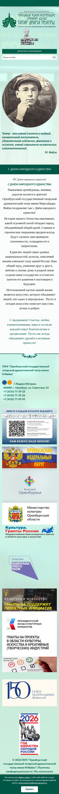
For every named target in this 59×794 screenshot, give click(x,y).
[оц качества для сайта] (29, 664)
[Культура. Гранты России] (29, 532)
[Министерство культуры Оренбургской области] (29, 513)
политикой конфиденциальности (33, 783)
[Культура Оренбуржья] (29, 485)
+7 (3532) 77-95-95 (14, 399)
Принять (29, 789)
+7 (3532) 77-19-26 (14, 395)
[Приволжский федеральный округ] (29, 457)
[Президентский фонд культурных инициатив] (29, 634)
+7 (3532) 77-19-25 (14, 391)
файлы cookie (24, 777)
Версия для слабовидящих (29, 51)
